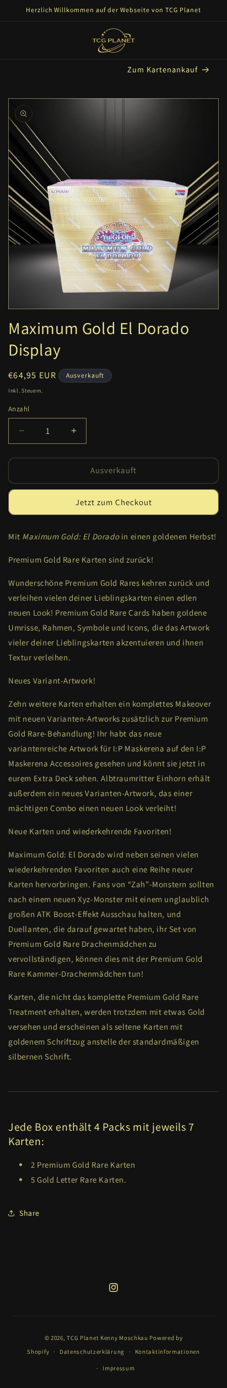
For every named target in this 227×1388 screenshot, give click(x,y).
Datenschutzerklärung (92, 1351)
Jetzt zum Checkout (113, 502)
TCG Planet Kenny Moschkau (107, 1338)
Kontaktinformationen (167, 1351)
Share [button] (29, 1213)
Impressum (118, 1368)
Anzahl (18, 409)
